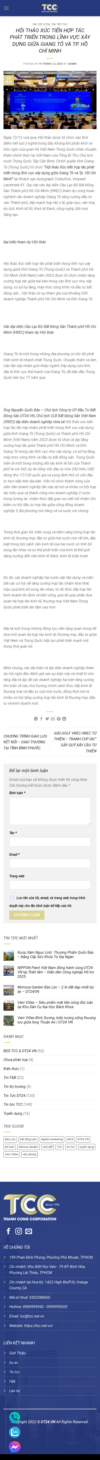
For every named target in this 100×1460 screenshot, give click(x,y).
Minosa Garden (28, 1147)
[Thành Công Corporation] (50, 8)
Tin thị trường (14, 1086)
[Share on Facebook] (41, 719)
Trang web (16, 876)
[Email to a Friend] (53, 719)
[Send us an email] (28, 1231)
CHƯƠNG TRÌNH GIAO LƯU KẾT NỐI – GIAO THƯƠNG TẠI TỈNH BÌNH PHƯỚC (25, 742)
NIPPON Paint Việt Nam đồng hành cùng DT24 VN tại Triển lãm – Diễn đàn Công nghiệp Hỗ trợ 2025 (55, 972)
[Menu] (6, 8)
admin (72, 63)
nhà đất (48, 1147)
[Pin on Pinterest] (58, 719)
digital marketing (52, 1139)
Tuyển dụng (12, 1113)
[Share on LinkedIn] (64, 719)
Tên (13, 833)
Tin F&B (9, 1077)
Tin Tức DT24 (41, 24)
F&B (12, 1382)
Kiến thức (11, 1069)
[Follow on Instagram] (18, 1231)
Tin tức (14, 1372)
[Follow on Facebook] (8, 1231)
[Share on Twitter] (47, 719)
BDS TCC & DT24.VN (20, 1051)
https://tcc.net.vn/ (38, 1326)
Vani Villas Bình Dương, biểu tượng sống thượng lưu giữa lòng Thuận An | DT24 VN (56, 1020)
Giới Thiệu (17, 1353)
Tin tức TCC (59, 24)
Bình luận (17, 793)
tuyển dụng (87, 1147)
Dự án (13, 1363)
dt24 (70, 1139)
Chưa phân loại (15, 1060)
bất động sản (28, 1139)
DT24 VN (83, 1139)
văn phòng (29, 1154)
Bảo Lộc (10, 1139)
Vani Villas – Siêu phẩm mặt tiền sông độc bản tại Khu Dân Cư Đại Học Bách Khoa (55, 1004)
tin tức (71, 1147)
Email (14, 855)
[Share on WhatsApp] (36, 719)
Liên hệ (14, 1391)
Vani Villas (11, 1154)
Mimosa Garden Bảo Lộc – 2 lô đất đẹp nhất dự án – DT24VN (55, 989)
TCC (59, 1147)
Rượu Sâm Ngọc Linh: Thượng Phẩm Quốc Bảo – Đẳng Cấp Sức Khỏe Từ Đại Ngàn (55, 954)
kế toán (9, 1147)
